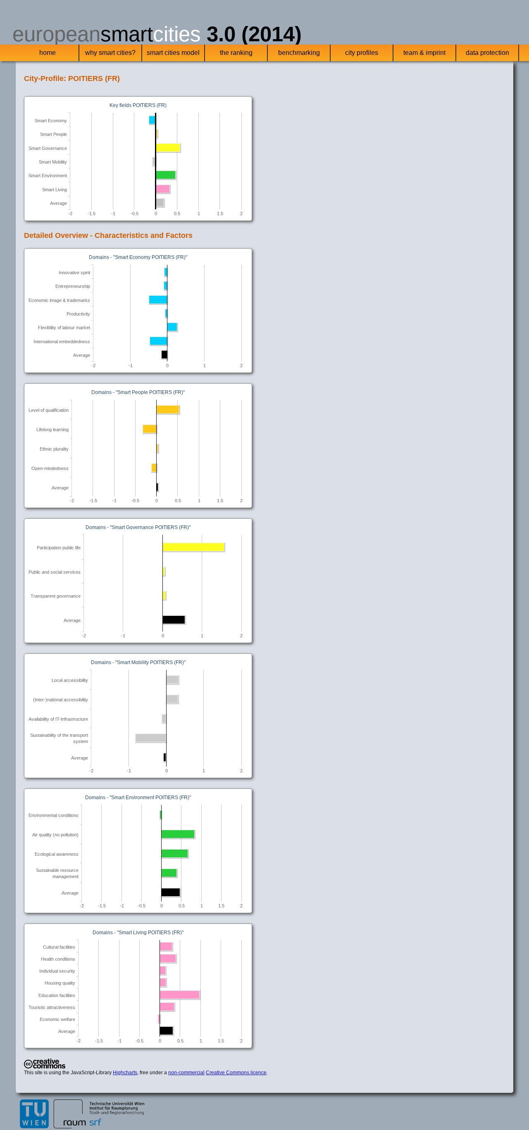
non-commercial (186, 1072)
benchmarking (299, 52)
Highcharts (125, 1072)
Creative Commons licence (236, 1072)
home (47, 52)
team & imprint (424, 52)
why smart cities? (110, 52)
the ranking (236, 52)
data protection (487, 52)
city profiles (361, 52)
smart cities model (173, 52)
